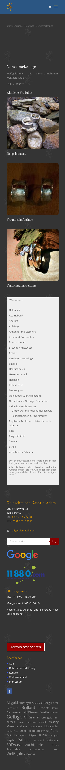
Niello (9, 731)
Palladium (33, 731)
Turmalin (13, 749)
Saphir (11, 740)
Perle (55, 730)
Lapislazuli (32, 722)
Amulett (13, 321)
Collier (12, 353)
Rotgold (32, 735)
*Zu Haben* (16, 315)
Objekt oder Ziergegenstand (25, 395)
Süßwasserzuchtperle (25, 744)
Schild (12, 446)
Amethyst (25, 703)
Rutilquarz (54, 735)
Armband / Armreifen (21, 337)
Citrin (55, 708)
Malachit (42, 722)
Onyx (16, 731)
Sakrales (14, 441)
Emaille (13, 363)
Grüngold (46, 717)
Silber (24, 739)
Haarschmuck (17, 369)
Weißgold (15, 753)
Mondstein (35, 726)
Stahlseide (52, 740)
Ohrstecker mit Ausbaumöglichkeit (32, 410)
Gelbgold (17, 716)
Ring (11, 430)
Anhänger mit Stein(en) (22, 331)
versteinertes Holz (44, 749)
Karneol (11, 722)
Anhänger (14, 326)
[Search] (54, 541)
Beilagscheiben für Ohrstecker (29, 415)
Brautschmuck (17, 342)
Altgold (12, 702)
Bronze (43, 708)
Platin (9, 735)
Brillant (28, 707)
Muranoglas (16, 390)
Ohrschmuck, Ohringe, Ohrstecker (29, 401)
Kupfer (21, 722)
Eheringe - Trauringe (24, 25)
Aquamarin (37, 703)
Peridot (45, 731)
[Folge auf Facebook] (9, 691)
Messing (54, 722)
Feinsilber (54, 712)
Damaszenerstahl (17, 712)
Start (9, 25)
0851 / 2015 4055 (22, 521)
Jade (56, 717)
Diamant (33, 712)
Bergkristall (51, 703)
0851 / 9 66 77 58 (22, 517)
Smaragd (39, 740)
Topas (55, 745)
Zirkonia (29, 754)
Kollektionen (16, 385)
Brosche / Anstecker (20, 347)
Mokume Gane (17, 726)
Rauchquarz (20, 735)
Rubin (43, 735)
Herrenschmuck (18, 374)
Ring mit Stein (17, 436)
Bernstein (12, 708)
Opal (23, 731)
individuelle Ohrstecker (22, 406)
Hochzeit (14, 379)
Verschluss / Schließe (21, 452)
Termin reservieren (25, 647)
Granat (34, 717)
